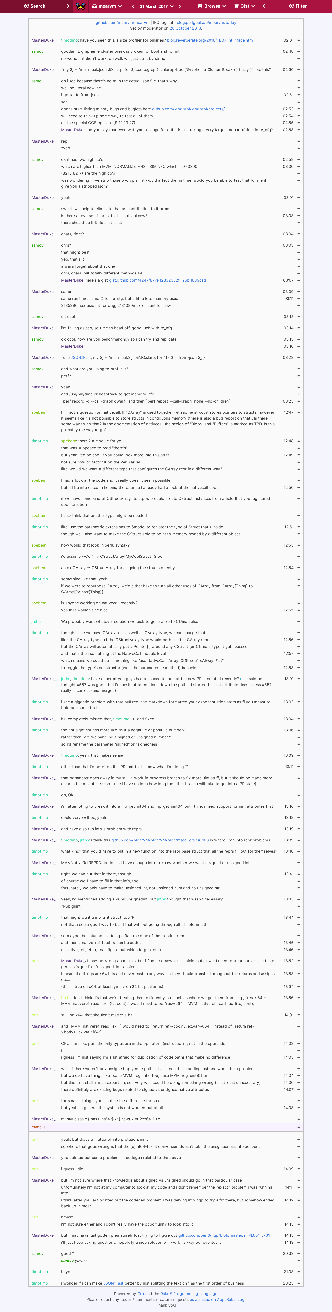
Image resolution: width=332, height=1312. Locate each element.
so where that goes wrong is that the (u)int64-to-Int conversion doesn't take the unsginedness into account (160, 1146)
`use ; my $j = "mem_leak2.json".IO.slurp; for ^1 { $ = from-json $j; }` (134, 357)
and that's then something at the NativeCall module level (113, 653)
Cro (140, 1293)
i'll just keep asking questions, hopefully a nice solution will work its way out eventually (141, 1242)
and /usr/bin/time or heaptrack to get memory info (107, 394)
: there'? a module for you (92, 440)
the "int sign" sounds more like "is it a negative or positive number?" (123, 730)
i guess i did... (73, 1168)
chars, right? (72, 234)
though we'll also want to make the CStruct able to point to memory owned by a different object (150, 534)
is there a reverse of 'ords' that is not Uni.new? (104, 215)
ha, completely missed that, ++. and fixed (107, 718)
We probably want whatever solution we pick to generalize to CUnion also (129, 621)
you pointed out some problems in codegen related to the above (121, 1157)
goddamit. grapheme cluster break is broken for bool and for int (120, 51)
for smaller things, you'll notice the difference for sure (110, 1100)
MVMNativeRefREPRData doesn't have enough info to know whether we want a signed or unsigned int (155, 862)
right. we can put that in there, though (96, 873)
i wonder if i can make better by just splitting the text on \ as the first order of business (152, 1283)
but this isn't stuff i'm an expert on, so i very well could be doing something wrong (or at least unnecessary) (161, 1082)
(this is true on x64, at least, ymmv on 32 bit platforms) (112, 986)
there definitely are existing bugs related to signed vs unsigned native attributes (135, 1089)
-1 (63, 1126)
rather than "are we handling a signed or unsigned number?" (116, 737)
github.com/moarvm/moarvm (122, 22)
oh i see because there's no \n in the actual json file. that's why (119, 80)
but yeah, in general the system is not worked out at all (112, 1107)
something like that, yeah (84, 578)
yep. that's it (72, 259)
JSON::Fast (81, 357)
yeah (65, 197)
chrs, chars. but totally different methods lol (101, 273)
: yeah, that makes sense (92, 755)
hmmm (67, 1217)
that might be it (75, 252)
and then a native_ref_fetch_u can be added (101, 942)
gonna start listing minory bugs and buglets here (144, 108)
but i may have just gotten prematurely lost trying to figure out (165, 1235)
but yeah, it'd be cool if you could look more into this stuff (115, 455)
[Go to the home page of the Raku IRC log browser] (80, 6)
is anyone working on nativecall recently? (99, 602)
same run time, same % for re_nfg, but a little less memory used (119, 298)
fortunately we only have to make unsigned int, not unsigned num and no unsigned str (140, 887)
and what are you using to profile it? (94, 368)
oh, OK (67, 794)
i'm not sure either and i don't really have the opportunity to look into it (127, 1224)
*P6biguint (71, 906)
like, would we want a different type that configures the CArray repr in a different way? (141, 468)
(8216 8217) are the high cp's (88, 173)
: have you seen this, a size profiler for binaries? (157, 40)
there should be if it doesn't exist (91, 222)
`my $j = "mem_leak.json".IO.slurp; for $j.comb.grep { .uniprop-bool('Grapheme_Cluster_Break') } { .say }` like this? (166, 69)
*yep (65, 148)
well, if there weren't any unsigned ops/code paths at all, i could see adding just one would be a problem (157, 1068)
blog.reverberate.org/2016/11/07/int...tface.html (210, 40)
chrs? (66, 245)
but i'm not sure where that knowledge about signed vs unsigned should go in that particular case (151, 1180)
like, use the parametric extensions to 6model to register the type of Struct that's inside (142, 526)
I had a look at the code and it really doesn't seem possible (115, 480)
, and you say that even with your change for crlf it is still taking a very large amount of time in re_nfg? (167, 129)
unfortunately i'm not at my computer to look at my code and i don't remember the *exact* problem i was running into (166, 1190)
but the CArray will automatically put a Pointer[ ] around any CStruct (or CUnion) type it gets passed (154, 646)
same (66, 291)
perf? (66, 375)
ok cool (68, 316)
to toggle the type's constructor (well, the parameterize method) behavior (129, 667)
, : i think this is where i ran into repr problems (165, 840)
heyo (65, 1271)
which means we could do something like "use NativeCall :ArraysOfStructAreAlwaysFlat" (142, 660)
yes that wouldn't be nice (84, 610)
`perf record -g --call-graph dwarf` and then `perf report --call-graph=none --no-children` (146, 401)
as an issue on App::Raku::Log (217, 1299)
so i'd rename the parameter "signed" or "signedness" (110, 744)
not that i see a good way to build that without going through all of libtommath (134, 924)
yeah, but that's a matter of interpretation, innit (104, 1139)
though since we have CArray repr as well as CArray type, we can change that (133, 632)
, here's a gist (133, 280)
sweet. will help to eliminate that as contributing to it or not (116, 208)
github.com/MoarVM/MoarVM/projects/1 (189, 108)
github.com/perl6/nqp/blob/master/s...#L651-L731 (224, 1235)
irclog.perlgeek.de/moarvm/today (205, 22)
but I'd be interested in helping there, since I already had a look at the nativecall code (139, 487)
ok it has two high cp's (82, 159)
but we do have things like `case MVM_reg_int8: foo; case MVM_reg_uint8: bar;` (135, 1075)
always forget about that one (88, 266)
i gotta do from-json (80, 94)
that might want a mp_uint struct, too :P (97, 917)
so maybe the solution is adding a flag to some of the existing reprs (123, 935)
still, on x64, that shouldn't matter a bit (97, 1014)
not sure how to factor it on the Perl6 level (100, 462)
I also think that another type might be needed (104, 515)
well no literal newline (81, 88)
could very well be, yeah (83, 817)
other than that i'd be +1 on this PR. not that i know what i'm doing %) (125, 766)
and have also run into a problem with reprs (101, 828)
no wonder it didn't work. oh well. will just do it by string (113, 58)
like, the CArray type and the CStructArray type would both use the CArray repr (135, 639)
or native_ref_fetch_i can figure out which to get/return (111, 949)
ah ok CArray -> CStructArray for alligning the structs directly (118, 567)
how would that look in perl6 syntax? (95, 545)
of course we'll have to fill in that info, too (100, 880)
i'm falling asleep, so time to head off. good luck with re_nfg (116, 328)
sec (64, 101)
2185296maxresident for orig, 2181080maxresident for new (116, 305)
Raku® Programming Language (188, 1293)
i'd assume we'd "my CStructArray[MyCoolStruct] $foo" (112, 556)
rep (64, 141)
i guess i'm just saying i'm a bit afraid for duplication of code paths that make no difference (145, 1057)
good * (67, 1253)
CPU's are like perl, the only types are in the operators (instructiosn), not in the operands (143, 1043)
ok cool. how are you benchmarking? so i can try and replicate (118, 339)
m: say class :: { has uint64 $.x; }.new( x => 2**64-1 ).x (110, 1118)
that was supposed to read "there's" (94, 448)
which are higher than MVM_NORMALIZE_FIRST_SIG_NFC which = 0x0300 (129, 166)
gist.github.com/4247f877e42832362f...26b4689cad (157, 280)
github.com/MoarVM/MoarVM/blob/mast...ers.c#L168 (160, 840)
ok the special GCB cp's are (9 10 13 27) (98, 122)
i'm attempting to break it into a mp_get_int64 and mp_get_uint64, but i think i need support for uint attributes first (167, 806)
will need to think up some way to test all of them (107, 115)
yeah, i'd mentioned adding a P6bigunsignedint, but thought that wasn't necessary (142, 899)
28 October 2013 (185, 28)
